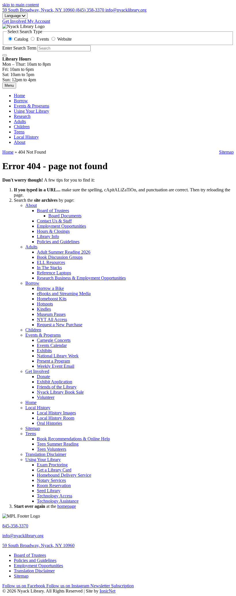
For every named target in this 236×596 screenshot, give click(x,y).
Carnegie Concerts (54, 340)
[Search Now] (4, 55)
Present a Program (53, 361)
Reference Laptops (54, 272)
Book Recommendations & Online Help (73, 438)
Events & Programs (31, 105)
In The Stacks (49, 267)
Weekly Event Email (55, 366)
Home (8, 152)
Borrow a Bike (50, 288)
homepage (66, 506)
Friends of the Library (57, 386)
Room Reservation (54, 485)
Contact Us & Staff (54, 220)
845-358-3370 (15, 525)
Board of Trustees (53, 210)
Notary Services (51, 480)
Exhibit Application (54, 381)
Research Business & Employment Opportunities (81, 278)
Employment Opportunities (61, 226)
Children (22, 126)
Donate (43, 376)
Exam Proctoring (52, 464)
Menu (9, 85)
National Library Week (58, 355)
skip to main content (20, 4)
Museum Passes (51, 314)
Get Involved (37, 371)
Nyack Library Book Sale (60, 392)
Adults (20, 121)
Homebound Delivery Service (64, 475)
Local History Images (56, 412)
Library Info (48, 236)
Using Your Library (31, 111)
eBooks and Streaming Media (64, 293)
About (19, 142)
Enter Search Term (19, 48)
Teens (19, 131)
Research (22, 116)
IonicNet (107, 591)
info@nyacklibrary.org (22, 535)
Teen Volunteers (51, 449)
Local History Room (55, 418)
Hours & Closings (53, 231)
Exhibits (44, 350)
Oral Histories (49, 423)
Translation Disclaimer (45, 454)
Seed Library (48, 490)
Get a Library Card (54, 469)
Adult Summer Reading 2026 (63, 252)
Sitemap (226, 152)
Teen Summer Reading (58, 444)
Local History (26, 137)
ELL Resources (51, 262)
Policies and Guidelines (58, 241)
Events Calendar (52, 345)
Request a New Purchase (59, 324)
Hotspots (45, 303)
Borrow (21, 100)
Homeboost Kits (51, 298)
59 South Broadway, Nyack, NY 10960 (38, 545)
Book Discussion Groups (60, 257)
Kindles (44, 309)
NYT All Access (52, 319)
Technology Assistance (58, 501)
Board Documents (64, 215)
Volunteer (45, 397)
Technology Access (54, 495)
